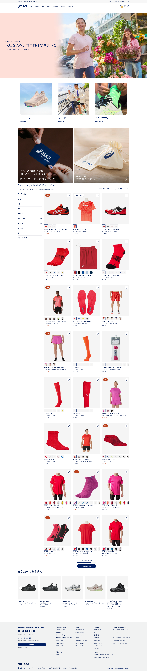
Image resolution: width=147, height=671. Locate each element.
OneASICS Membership (119, 627)
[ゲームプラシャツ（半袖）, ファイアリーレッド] (75, 456)
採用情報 (96, 637)
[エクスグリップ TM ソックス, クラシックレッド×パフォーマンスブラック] (103, 272)
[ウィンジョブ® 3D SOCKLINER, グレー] (87, 318)
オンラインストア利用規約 (120, 643)
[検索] (117, 6)
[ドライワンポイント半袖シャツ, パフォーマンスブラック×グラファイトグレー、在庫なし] (95, 549)
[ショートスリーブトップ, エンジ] (54, 502)
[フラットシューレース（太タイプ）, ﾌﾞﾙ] (116, 364)
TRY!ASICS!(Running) (79, 632)
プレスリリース (98, 643)
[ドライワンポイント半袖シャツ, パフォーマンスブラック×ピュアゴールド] (83, 549)
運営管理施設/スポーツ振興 (101, 657)
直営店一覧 (59, 652)
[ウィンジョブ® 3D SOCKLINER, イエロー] (83, 318)
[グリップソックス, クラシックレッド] (46, 456)
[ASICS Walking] (26, 663)
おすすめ (25, 189)
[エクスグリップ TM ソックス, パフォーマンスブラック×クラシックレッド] (112, 272)
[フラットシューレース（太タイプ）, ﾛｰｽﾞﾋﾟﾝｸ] (103, 364)
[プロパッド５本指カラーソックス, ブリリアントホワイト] (91, 502)
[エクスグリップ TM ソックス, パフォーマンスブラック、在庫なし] (108, 272)
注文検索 (58, 632)
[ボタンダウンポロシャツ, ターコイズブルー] (112, 549)
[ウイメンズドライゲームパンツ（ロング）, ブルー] (83, 272)
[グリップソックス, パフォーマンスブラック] (50, 456)
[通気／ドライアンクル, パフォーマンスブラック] (124, 456)
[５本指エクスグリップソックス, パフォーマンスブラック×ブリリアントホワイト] (50, 272)
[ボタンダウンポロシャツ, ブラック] (116, 549)
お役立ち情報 (59, 640)
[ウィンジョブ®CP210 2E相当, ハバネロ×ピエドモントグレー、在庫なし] (112, 226)
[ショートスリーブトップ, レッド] (46, 502)
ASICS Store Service (60, 654)
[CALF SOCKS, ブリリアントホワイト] (91, 410)
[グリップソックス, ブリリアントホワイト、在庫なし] (54, 456)
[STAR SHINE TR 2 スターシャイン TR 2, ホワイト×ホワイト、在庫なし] (54, 226)
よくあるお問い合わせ (62, 635)
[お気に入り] (124, 6)
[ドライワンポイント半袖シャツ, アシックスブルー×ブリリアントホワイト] (87, 549)
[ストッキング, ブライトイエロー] (91, 364)
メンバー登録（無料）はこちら (121, 629)
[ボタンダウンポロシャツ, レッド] (103, 549)
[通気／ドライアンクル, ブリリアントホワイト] (116, 456)
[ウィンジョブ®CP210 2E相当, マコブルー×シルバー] (108, 226)
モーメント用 (33, 189)
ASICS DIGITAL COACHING (81, 640)
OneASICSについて (117, 635)
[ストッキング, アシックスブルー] (79, 364)
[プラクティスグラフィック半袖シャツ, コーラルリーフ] (46, 318)
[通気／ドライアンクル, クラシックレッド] (103, 456)
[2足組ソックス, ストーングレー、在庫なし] (54, 549)
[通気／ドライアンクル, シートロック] (120, 456)
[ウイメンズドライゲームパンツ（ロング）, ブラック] (79, 272)
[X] (22, 631)
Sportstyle (55, 6)
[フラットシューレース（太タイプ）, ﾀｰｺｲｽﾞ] (112, 364)
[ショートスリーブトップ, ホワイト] (58, 502)
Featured (70, 6)
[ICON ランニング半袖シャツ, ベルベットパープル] (108, 410)
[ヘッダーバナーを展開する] (41, 2)
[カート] (128, 6)
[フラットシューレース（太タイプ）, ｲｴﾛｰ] (120, 364)
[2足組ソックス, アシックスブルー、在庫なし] (58, 549)
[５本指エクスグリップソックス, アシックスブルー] (54, 272)
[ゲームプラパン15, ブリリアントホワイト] (120, 318)
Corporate (96, 627)
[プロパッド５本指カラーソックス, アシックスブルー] (87, 502)
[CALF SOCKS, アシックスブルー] (79, 410)
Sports (48, 6)
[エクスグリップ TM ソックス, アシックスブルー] (120, 272)
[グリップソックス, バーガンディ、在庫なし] (58, 456)
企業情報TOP (97, 629)
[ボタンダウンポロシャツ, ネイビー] (108, 549)
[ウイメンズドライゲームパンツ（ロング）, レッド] (75, 272)
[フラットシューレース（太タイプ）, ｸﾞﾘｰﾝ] (108, 364)
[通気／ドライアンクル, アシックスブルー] (108, 456)
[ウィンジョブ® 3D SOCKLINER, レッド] (75, 318)
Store (57, 650)
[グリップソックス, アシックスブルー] (62, 456)
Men (31, 6)
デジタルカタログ (79, 643)
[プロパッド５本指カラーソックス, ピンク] (75, 502)
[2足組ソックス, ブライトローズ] (46, 549)
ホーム (19, 189)
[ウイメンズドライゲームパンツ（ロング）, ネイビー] (91, 272)
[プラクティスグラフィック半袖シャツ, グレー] (62, 318)
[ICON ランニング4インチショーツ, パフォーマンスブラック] (54, 364)
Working (63, 6)
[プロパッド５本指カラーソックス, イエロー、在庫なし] (79, 502)
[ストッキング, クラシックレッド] (83, 364)
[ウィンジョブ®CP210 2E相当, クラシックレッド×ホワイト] (103, 226)
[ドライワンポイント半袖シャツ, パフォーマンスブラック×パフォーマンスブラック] (91, 549)
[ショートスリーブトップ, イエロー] (62, 502)
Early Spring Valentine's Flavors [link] (46, 189)
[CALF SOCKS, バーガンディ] (83, 410)
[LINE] (30, 631)
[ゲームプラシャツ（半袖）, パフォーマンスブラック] (87, 456)
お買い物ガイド (60, 643)
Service (77, 627)
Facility (96, 652)
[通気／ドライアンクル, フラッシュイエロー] (112, 456)
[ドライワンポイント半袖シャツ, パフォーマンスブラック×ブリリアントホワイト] (79, 549)
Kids (43, 6)
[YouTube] (34, 631)
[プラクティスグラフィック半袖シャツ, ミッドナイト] (54, 318)
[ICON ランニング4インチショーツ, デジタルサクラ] (46, 364)
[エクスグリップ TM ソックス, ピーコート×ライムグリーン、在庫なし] (116, 272)
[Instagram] (26, 631)
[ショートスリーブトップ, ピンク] (66, 502)
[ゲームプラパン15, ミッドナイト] (112, 318)
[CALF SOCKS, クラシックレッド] (75, 410)
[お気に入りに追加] (68, 195)
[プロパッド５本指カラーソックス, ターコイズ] (83, 502)
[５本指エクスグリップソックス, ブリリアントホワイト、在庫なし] (58, 272)
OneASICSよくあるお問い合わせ (121, 637)
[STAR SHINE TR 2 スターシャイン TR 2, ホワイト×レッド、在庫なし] (50, 226)
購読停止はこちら (22, 647)
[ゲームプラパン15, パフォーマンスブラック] (108, 318)
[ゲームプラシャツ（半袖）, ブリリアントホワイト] (83, 456)
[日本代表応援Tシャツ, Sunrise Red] (75, 226)
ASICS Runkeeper (79, 637)
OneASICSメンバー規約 (119, 640)
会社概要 (96, 635)
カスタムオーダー (79, 646)
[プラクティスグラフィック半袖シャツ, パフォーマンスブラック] (50, 318)
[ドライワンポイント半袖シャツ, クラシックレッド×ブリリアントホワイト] (75, 549)
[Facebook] (19, 631)
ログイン (115, 632)
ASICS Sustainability (98, 646)
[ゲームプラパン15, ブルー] (116, 318)
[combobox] (122, 188)
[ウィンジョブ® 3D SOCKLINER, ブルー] (79, 318)
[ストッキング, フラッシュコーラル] (75, 364)
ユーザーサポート (60, 629)
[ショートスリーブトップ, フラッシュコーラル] (50, 502)
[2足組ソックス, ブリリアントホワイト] (62, 549)
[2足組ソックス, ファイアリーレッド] (50, 549)
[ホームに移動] (22, 6)
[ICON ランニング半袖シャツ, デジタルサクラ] (103, 410)
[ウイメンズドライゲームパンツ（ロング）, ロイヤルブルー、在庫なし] (87, 272)
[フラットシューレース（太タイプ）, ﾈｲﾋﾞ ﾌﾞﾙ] (124, 364)
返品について (59, 646)
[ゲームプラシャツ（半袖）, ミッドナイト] (79, 456)
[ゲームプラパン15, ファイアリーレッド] (103, 318)
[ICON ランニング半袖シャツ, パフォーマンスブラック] (112, 410)
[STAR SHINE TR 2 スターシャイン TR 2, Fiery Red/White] (46, 226)
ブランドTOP (97, 632)
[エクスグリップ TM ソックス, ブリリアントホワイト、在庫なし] (124, 272)
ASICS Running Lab (79, 629)
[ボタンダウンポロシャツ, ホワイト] (120, 549)
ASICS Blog (96, 648)
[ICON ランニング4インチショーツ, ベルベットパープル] (50, 364)
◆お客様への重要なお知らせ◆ (64, 637)
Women (37, 6)
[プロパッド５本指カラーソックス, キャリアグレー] (95, 502)
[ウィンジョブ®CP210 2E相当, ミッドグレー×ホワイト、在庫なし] (116, 226)
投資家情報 (97, 640)
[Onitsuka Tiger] (20, 664)
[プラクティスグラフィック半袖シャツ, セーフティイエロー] (58, 318)
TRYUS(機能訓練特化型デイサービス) (103, 654)
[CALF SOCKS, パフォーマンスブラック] (87, 410)
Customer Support (61, 627)
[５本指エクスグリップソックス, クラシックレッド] (46, 272)
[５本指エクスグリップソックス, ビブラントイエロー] (62, 272)
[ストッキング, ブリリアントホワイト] (87, 364)
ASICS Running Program (80, 635)
